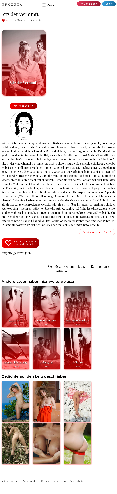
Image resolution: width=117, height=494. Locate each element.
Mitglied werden (10, 481)
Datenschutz (76, 481)
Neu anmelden (89, 3)
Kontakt (45, 481)
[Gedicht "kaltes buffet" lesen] (77, 463)
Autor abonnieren (23, 106)
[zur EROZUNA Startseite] (12, 5)
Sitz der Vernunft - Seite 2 (97, 232)
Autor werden (30, 481)
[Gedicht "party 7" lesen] (15, 421)
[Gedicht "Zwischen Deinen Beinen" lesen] (77, 421)
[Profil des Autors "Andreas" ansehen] (23, 112)
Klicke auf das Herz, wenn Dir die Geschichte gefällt (24, 242)
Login (109, 3)
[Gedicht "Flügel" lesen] (46, 421)
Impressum (59, 481)
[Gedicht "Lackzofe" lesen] (46, 463)
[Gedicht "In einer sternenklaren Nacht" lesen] (15, 463)
